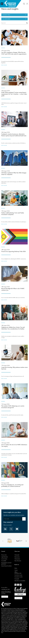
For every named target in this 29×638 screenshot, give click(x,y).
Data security (17, 556)
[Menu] (2, 4)
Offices (16, 572)
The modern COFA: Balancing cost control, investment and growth (12, 405)
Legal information (4, 556)
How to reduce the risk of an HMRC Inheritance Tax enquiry (14, 444)
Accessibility (3, 560)
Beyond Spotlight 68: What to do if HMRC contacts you (12, 288)
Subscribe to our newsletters (20, 580)
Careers (16, 570)
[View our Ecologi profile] (20, 591)
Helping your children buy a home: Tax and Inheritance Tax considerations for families (13, 327)
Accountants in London (19, 576)
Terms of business (18, 560)
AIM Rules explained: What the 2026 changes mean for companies (13, 172)
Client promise (17, 558)
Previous (2, 541)
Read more (4, 65)
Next (26, 541)
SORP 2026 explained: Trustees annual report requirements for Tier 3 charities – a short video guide (14, 93)
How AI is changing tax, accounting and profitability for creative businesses (12, 484)
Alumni (16, 568)
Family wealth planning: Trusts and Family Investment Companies (12, 212)
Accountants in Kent (18, 573)
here (2, 632)
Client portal (17, 555)
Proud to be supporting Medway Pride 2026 (13, 250)
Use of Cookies (4, 558)
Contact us (5, 596)
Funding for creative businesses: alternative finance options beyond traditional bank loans (13, 134)
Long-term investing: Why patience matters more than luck (14, 367)
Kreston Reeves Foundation (6, 565)
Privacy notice (4, 555)
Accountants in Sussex (18, 575)
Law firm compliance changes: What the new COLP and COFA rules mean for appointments (13, 52)
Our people (17, 578)
